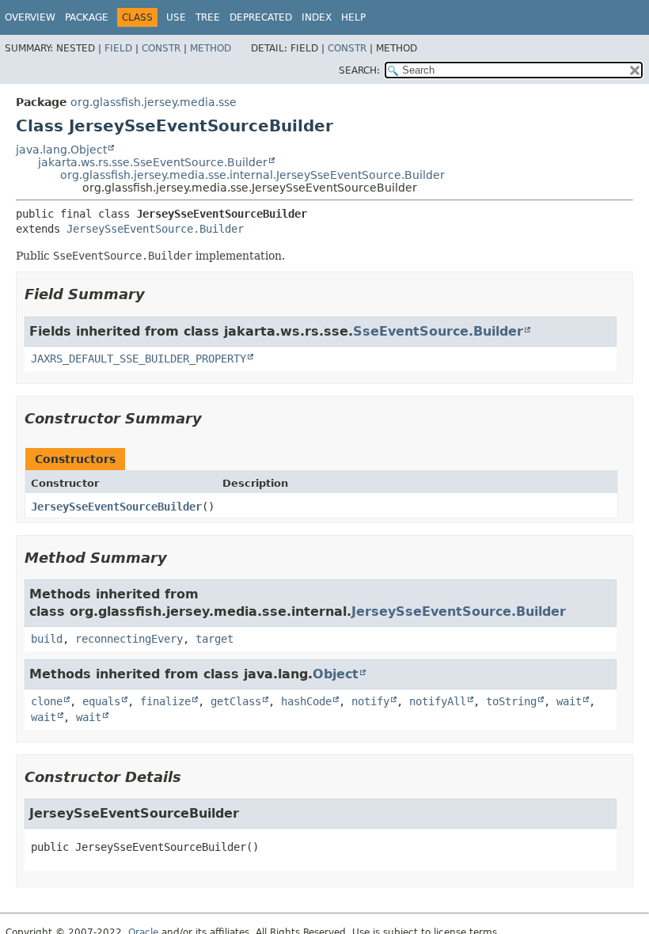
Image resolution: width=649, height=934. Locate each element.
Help (353, 17)
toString (511, 701)
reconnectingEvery (129, 638)
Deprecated (261, 17)
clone (47, 701)
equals (101, 701)
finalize (165, 701)
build (47, 638)
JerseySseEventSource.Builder (155, 228)
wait (569, 701)
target (214, 638)
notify (370, 701)
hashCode (306, 701)
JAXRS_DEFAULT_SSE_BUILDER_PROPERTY (138, 358)
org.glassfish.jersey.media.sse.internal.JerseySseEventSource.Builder (252, 175)
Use (176, 17)
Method (210, 48)
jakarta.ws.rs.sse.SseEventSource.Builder (153, 162)
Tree (207, 17)
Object (336, 674)
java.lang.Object (61, 149)
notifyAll (437, 701)
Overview (30, 17)
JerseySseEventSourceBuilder (116, 506)
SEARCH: (359, 70)
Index (317, 17)
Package (86, 17)
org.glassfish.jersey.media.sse (153, 102)
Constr (161, 48)
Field (118, 48)
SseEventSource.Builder (438, 331)
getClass (236, 701)
